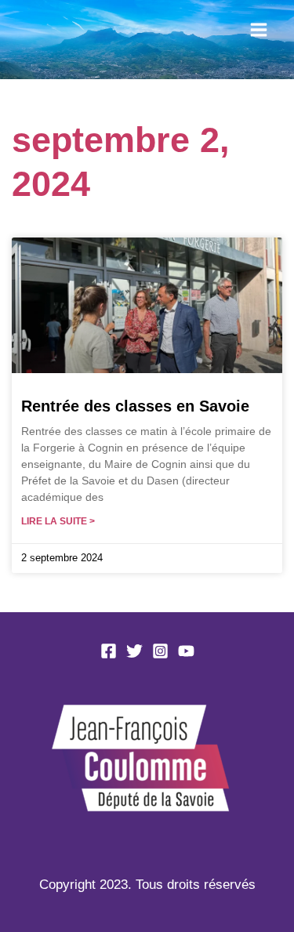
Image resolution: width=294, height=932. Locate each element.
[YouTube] (186, 651)
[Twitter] (134, 651)
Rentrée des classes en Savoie (135, 406)
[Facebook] (108, 651)
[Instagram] (160, 651)
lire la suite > (58, 521)
